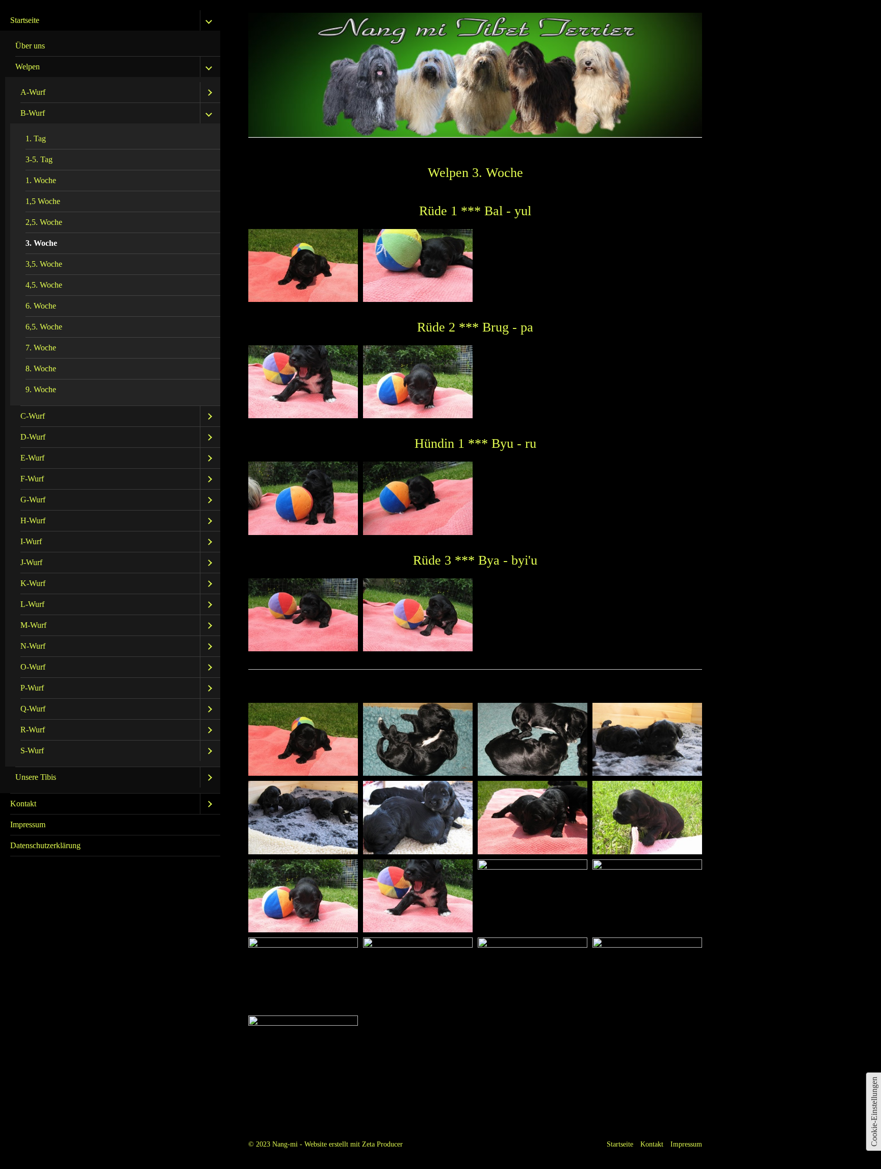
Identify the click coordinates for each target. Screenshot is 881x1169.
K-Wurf (32, 583)
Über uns (30, 45)
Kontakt (23, 803)
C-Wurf (32, 416)
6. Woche (40, 305)
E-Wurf (32, 457)
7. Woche (40, 347)
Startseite (24, 20)
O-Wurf (32, 667)
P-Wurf (32, 687)
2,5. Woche (43, 222)
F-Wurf (32, 478)
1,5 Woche (42, 201)
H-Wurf (32, 520)
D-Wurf (32, 437)
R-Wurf (32, 729)
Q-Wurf (32, 708)
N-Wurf (32, 646)
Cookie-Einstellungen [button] (874, 1112)
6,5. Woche (43, 326)
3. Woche (41, 243)
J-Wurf (31, 562)
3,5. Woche (43, 264)
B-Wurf (32, 113)
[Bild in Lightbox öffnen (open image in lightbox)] (303, 265)
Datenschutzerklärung (45, 845)
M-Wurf (33, 625)
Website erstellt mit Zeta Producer (353, 1144)
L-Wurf (32, 604)
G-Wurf (32, 499)
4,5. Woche (43, 285)
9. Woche (40, 389)
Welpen (27, 66)
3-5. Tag (39, 159)
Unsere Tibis (35, 777)
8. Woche (40, 368)
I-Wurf (31, 541)
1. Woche (40, 180)
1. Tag (35, 138)
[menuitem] (110, 402)
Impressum (27, 824)
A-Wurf (32, 92)
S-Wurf (32, 750)
